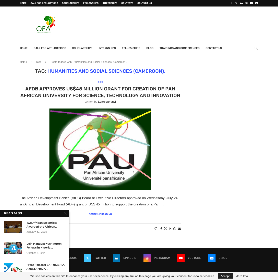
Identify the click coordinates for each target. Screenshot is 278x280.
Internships (110, 3)
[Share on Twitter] (165, 228)
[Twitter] (236, 3)
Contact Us (144, 3)
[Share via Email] (179, 228)
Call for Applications (44, 3)
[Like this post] (155, 228)
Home (23, 3)
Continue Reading (100, 214)
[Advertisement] (184, 24)
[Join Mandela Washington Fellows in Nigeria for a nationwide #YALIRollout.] (13, 248)
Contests (127, 3)
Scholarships (70, 3)
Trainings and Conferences (179, 48)
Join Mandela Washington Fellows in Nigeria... (44, 245)
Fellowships (91, 3)
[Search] (256, 48)
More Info (241, 276)
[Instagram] (246, 3)
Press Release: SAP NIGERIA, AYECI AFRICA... (45, 266)
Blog (149, 48)
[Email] (256, 3)
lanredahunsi (107, 101)
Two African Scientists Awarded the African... (42, 224)
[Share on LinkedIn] (170, 228)
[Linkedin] (241, 3)
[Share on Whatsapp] (174, 228)
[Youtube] (251, 3)
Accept (225, 276)
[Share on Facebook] (161, 228)
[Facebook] (231, 3)
